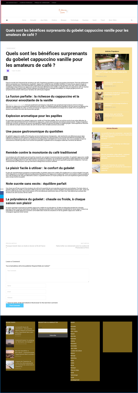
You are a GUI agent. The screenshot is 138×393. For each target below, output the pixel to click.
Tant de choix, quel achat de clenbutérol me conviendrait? (113, 115)
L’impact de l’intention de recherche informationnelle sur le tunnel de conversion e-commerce (116, 166)
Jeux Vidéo (43, 20)
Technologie (74, 20)
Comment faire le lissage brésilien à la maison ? (116, 104)
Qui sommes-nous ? (11, 2)
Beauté (73, 334)
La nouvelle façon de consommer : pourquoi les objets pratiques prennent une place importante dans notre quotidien (116, 134)
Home (24, 20)
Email (40, 327)
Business (85, 20)
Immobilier (104, 158)
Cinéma (54, 20)
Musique (63, 20)
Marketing (104, 170)
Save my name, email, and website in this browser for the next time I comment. (33, 302)
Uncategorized (11, 48)
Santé (94, 20)
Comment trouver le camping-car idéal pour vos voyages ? (115, 144)
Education (73, 343)
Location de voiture (107, 147)
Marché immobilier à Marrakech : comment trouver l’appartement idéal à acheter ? (115, 155)
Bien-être (73, 336)
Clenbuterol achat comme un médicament (113, 83)
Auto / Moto (113, 20)
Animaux (73, 329)
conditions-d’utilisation (26, 2)
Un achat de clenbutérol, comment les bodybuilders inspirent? (116, 93)
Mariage (73, 355)
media (72, 363)
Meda (72, 360)
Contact (54, 2)
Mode (72, 365)
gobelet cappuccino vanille (16, 105)
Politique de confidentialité (42, 2)
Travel (103, 20)
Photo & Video (75, 370)
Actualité (33, 20)
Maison (73, 353)
